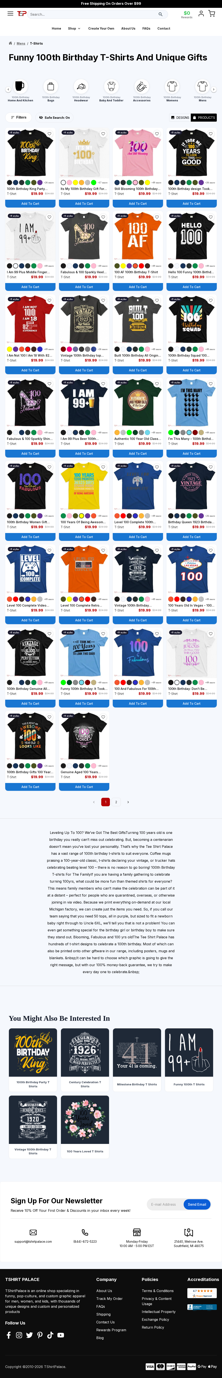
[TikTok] (50, 1335)
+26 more (49, 182)
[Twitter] (29, 1335)
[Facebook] (8, 1335)
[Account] (201, 14)
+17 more (103, 182)
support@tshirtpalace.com (33, 1241)
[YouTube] (60, 1335)
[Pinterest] (39, 1335)
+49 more (156, 182)
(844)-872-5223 (85, 1241)
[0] (211, 14)
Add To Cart (30, 203)
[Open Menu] (10, 14)
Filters (21, 117)
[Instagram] (19, 1335)
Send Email (197, 1204)
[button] (49, 133)
